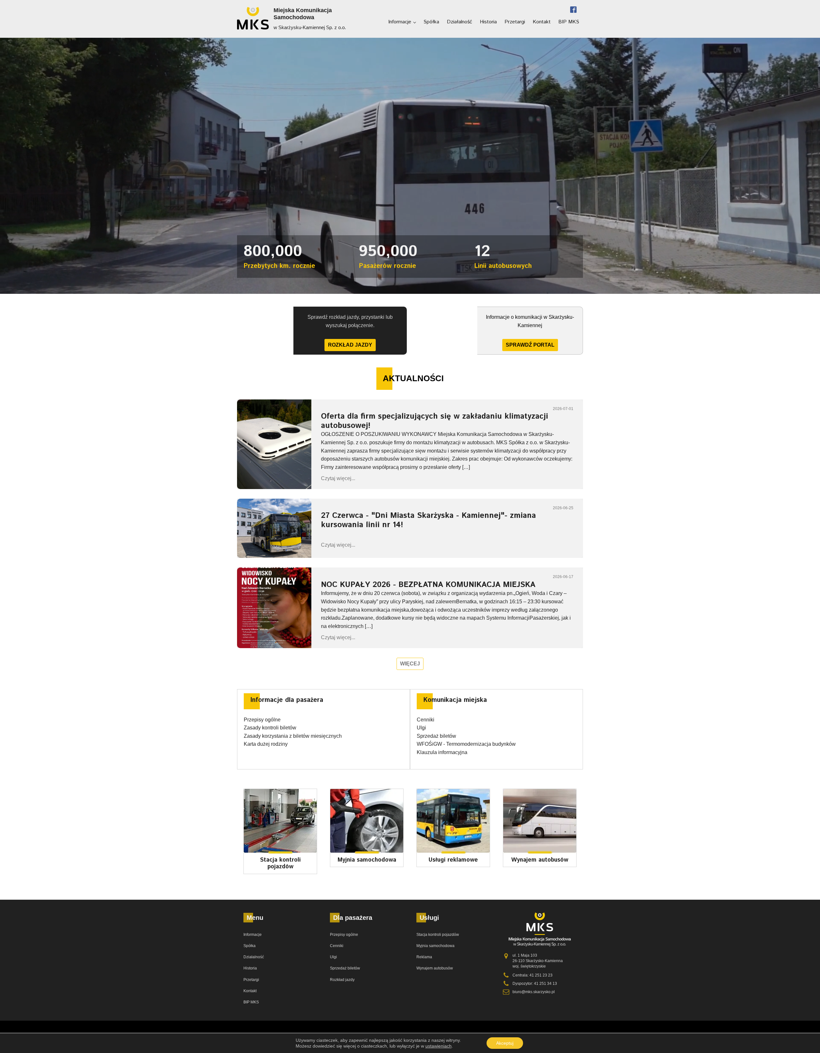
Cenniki (425, 719)
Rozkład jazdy (350, 345)
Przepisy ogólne (262, 719)
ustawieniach (438, 1046)
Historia (488, 22)
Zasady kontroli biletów (270, 727)
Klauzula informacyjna (442, 752)
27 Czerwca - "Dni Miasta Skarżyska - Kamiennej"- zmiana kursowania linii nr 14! (428, 520)
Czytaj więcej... (338, 478)
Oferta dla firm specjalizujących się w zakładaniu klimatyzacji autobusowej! (434, 421)
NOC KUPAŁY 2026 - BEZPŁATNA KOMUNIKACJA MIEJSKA (428, 584)
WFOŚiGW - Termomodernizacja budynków (466, 744)
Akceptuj (504, 1043)
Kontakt (542, 22)
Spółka (431, 22)
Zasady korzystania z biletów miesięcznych (293, 736)
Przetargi (514, 22)
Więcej (410, 663)
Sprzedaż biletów (436, 736)
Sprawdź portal (530, 345)
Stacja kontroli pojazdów (437, 934)
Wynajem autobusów (434, 968)
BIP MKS (568, 22)
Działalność (459, 22)
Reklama (424, 957)
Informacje (399, 22)
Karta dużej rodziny (266, 744)
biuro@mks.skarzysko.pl (533, 992)
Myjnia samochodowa (435, 946)
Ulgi (421, 727)
